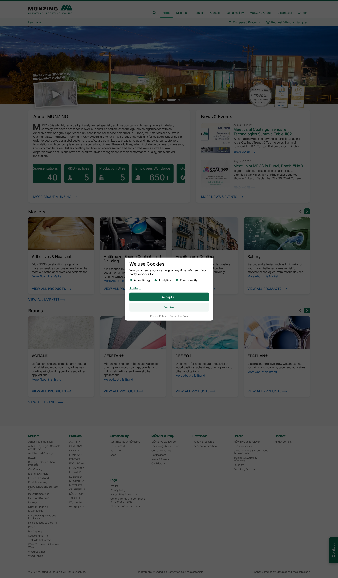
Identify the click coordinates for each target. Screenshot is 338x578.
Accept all (169, 297)
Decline (169, 307)
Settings (135, 288)
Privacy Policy (158, 316)
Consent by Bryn (179, 316)
